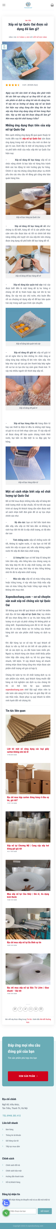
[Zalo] (6, 1203)
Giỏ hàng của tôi (12, 1141)
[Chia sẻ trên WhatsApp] (15, 1009)
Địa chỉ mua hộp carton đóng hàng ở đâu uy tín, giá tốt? (28, 799)
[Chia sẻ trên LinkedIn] (41, 1009)
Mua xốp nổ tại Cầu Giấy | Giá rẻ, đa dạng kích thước (28, 895)
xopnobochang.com (15, 689)
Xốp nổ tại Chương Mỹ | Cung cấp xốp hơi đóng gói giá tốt (28, 847)
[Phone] (6, 1213)
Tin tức (28, 21)
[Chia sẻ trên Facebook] (20, 1009)
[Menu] (4, 4)
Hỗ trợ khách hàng (13, 1182)
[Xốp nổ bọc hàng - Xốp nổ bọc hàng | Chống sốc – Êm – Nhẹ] (28, 5)
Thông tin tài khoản (13, 1135)
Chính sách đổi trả (13, 1165)
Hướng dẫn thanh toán (15, 1176)
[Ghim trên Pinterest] (35, 1009)
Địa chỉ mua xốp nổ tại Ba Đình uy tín (24, 942)
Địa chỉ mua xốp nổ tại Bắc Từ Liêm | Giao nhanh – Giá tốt (28, 989)
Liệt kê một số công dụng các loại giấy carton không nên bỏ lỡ (28, 750)
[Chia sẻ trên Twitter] (25, 1009)
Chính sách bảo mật (14, 1171)
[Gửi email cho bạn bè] (30, 1009)
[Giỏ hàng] (52, 5)
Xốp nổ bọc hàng (40, 37)
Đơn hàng (9, 1129)
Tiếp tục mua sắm (13, 1146)
